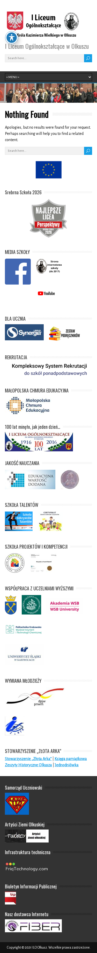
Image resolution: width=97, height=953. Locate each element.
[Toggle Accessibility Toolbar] (11, 37)
